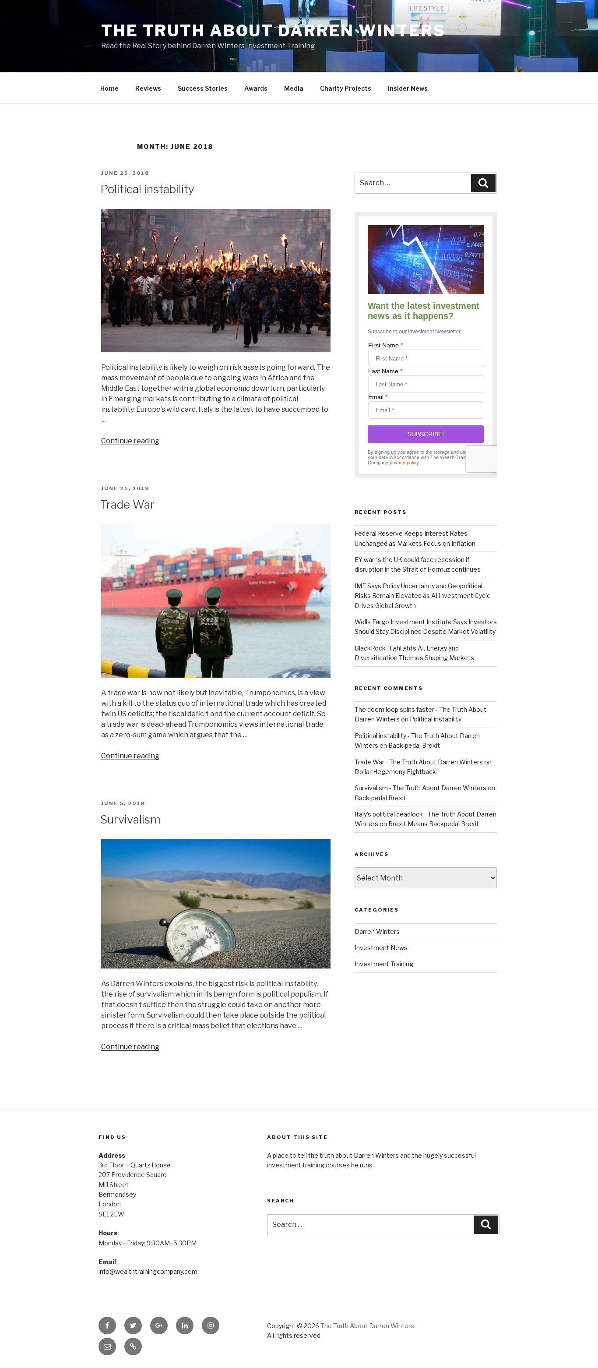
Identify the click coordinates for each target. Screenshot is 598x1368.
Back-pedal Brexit (414, 745)
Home (109, 88)
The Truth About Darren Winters (273, 30)
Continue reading (130, 441)
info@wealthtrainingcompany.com (147, 1271)
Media (293, 88)
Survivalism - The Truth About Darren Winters (420, 788)
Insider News (408, 88)
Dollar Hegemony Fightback (395, 771)
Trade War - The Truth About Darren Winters (419, 762)
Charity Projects (345, 88)
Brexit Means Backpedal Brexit (433, 823)
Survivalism (130, 819)
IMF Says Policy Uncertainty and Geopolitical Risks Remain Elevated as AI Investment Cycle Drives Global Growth (423, 595)
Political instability (147, 189)
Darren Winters (377, 931)
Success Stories (203, 88)
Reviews (148, 88)
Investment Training (384, 964)
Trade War (127, 504)
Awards (255, 88)
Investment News (381, 947)
